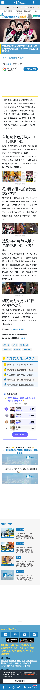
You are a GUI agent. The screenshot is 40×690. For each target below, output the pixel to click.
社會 (14, 650)
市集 (12, 645)
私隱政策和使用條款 (28, 674)
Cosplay (27, 349)
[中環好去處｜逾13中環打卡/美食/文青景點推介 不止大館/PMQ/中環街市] (8, 579)
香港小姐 (24, 345)
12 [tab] (26, 16)
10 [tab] (22, 16)
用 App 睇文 (31, 69)
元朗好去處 (18, 648)
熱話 (22, 57)
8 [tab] (17, 16)
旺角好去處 (6, 650)
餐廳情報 (21, 650)
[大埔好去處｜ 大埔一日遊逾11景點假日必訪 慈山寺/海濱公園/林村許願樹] (8, 537)
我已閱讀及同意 (20, 681)
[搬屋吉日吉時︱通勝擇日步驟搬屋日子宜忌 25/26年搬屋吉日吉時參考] (8, 565)
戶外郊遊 (20, 529)
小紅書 (17, 349)
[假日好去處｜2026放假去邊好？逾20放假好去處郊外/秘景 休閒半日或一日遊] (8, 551)
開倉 (17, 645)
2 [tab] (17, 13)
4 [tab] (22, 13)
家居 (18, 557)
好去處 (6, 345)
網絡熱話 (7, 349)
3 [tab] (19, 13)
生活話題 (13, 57)
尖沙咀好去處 (26, 645)
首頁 (4, 57)
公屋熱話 (19, 11)
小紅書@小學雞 (17, 329)
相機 (15, 345)
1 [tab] (15, 13)
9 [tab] (19, 16)
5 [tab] (24, 13)
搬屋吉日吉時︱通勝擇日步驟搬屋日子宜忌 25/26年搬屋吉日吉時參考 (25, 565)
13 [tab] (19, 19)
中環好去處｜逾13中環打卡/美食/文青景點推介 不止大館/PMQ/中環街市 (24, 579)
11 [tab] (24, 16)
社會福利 (5, 653)
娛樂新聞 (27, 11)
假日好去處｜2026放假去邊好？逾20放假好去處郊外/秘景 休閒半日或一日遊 (24, 551)
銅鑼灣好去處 (6, 648)
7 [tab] (15, 16)
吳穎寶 (8, 64)
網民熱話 (4, 660)
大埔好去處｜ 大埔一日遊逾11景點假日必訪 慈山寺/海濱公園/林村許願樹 (25, 537)
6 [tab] (26, 13)
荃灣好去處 (29, 648)
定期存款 (36, 11)
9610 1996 (25, 338)
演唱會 (7, 7)
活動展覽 (5, 645)
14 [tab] (22, 19)
